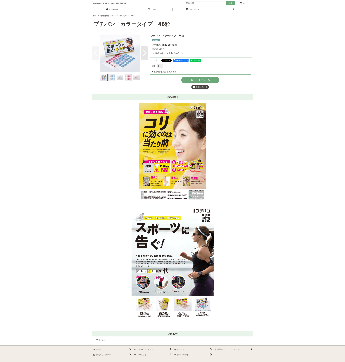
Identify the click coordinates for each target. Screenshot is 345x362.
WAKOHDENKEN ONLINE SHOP (109, 3)
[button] (233, 9)
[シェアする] (156, 60)
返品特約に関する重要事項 (165, 71)
